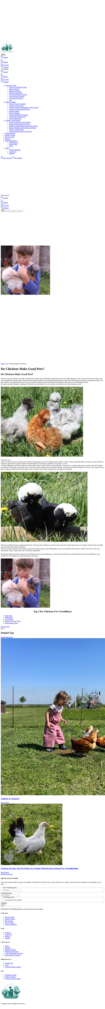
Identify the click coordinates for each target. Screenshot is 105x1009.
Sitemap (7, 938)
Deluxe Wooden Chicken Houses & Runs (22, 128)
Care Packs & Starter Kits (17, 117)
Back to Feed (5, 626)
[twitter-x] (4, 628)
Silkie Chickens (14, 89)
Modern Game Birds (15, 93)
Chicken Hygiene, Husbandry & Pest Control (23, 107)
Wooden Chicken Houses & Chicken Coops (23, 126)
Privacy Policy (9, 923)
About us (8, 932)
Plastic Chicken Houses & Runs (19, 124)
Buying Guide (9, 137)
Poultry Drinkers (14, 113)
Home (3, 364)
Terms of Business (11, 924)
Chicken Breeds (10, 133)
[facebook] (3, 628)
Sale (10, 100)
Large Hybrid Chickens (16, 96)
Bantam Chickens (15, 91)
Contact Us (12, 152)
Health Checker (10, 135)
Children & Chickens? (10, 799)
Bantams (8, 948)
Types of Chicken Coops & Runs (20, 122)
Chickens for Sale (10, 85)
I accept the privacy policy (13, 900)
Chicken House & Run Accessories (20, 131)
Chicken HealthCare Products (18, 115)
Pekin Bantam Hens (11, 623)
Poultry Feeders (14, 111)
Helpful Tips (13, 144)
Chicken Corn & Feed (16, 106)
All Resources (13, 142)
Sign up (4, 903)
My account (9, 921)
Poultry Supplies (10, 102)
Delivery (8, 139)
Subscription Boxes (15, 118)
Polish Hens (9, 617)
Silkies (7, 946)
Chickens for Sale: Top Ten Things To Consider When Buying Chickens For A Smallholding (39, 868)
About (7, 148)
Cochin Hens (9, 619)
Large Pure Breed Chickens (18, 95)
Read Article (5, 803)
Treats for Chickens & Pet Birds (19, 109)
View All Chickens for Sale (18, 87)
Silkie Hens (8, 616)
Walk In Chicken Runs (16, 129)
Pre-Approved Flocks (16, 98)
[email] (2, 628)
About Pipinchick (14, 150)
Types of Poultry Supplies (17, 104)
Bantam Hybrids (10, 950)
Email (6, 893)
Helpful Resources (11, 141)
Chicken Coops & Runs (12, 120)
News (11, 146)
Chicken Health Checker (13, 967)
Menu (3, 54)
